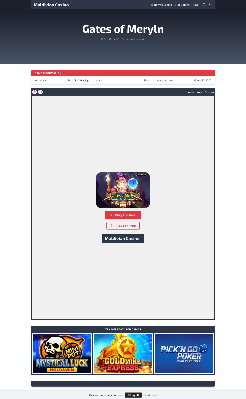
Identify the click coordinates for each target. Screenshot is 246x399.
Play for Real (126, 215)
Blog (195, 4)
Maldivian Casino (51, 4)
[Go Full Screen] (40, 92)
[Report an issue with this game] (34, 92)
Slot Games (182, 4)
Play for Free (125, 226)
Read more (150, 395)
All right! (133, 395)
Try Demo (62, 353)
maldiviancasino (135, 39)
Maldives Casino (161, 4)
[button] (123, 190)
